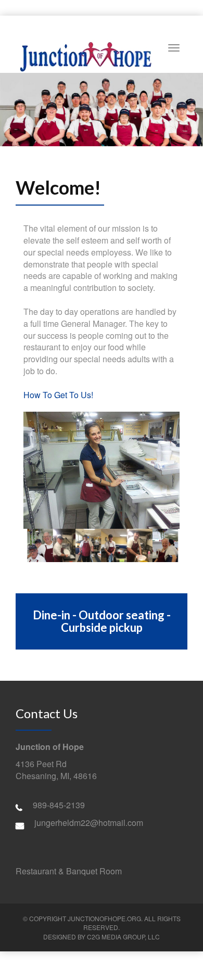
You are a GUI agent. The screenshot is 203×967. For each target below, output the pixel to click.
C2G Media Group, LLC (123, 936)
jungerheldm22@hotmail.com (88, 823)
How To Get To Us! (58, 395)
